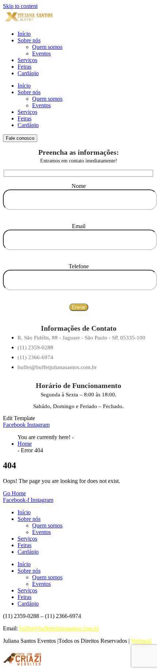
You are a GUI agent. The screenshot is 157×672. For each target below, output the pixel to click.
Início (24, 34)
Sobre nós (29, 40)
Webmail (141, 641)
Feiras (24, 67)
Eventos (41, 53)
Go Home (14, 493)
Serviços (27, 60)
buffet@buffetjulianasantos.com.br (59, 628)
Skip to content (20, 6)
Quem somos (47, 47)
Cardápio (28, 73)
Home (25, 444)
